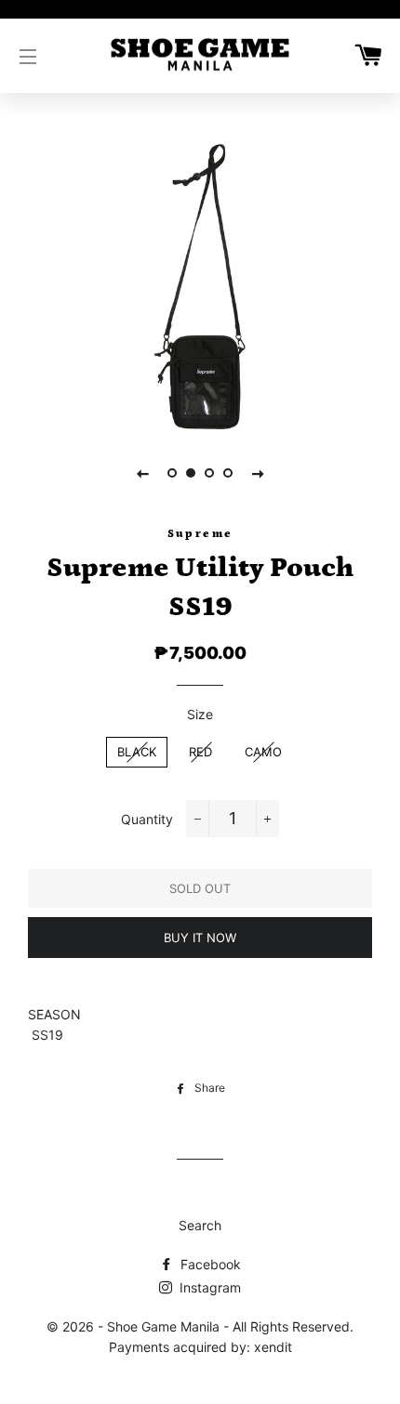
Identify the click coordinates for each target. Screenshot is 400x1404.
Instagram (208, 1287)
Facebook (209, 1264)
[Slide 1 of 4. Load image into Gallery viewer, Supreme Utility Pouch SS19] (172, 473)
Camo (263, 751)
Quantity (147, 819)
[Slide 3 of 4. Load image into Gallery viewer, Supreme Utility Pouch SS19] (209, 473)
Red (200, 751)
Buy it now (200, 937)
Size (200, 714)
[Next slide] (257, 473)
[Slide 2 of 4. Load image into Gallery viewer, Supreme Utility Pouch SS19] (190, 473)
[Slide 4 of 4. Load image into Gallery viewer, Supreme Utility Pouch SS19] (228, 473)
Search (200, 1225)
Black (136, 751)
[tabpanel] (200, 286)
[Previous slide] (142, 473)
